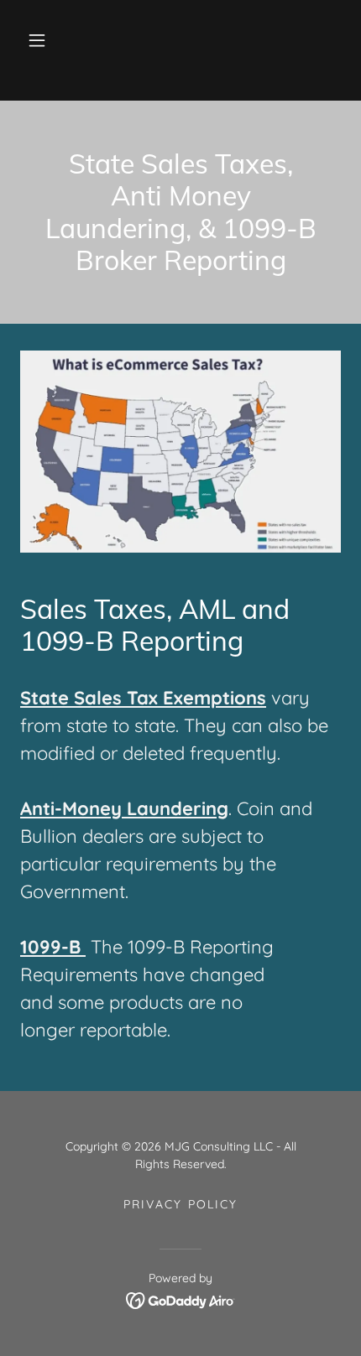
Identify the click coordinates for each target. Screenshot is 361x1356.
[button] (37, 40)
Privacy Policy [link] (180, 1204)
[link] (181, 1299)
